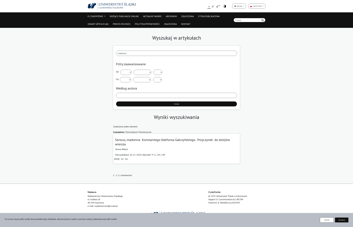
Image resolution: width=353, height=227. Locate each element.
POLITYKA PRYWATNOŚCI (147, 24)
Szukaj (176, 104)
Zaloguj (239, 6)
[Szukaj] (263, 20)
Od (117, 71)
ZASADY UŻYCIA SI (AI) (98, 24)
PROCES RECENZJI (121, 24)
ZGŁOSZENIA (187, 16)
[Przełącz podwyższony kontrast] (224, 6)
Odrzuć (326, 220)
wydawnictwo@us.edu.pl (106, 206)
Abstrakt (147, 154)
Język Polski (257, 6)
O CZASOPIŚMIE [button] (96, 16)
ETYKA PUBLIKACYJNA (209, 16)
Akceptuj (342, 220)
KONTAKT (186, 24)
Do (117, 79)
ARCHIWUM (171, 16)
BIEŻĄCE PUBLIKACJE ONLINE (124, 16)
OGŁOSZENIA (170, 24)
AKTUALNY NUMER (152, 16)
